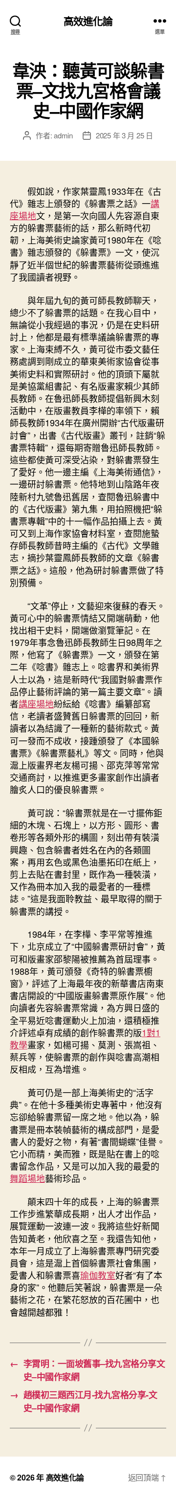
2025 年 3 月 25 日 (124, 135)
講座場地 (36, 703)
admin (63, 135)
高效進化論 (88, 21)
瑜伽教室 (97, 1275)
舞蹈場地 (27, 1178)
